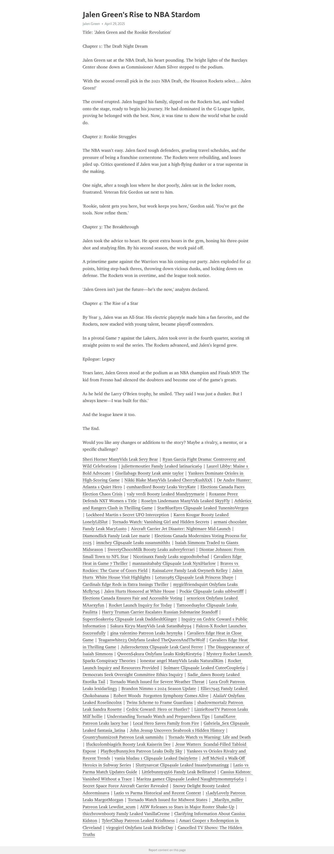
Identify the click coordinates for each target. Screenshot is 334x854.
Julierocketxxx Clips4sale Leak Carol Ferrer (162, 647)
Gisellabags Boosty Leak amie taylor (149, 473)
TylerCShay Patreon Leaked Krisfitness (138, 820)
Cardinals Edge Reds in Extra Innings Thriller (125, 584)
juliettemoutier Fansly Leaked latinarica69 (162, 466)
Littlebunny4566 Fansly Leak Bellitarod (179, 772)
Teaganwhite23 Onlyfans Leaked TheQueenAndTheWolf (151, 640)
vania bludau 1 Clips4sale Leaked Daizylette (156, 758)
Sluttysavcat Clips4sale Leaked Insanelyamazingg (182, 765)
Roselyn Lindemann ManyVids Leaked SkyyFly (185, 501)
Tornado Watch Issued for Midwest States (167, 799)
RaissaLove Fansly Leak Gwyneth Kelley (190, 570)
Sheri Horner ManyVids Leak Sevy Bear (120, 459)
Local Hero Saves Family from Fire (166, 723)
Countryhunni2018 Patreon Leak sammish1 (123, 737)
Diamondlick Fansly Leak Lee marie (116, 535)
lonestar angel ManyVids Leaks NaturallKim (181, 660)
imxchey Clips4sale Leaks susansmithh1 (133, 542)
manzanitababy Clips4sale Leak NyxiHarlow (174, 563)
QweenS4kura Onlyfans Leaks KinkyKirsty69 (159, 654)
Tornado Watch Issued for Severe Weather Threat (157, 681)
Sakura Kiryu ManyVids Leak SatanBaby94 (150, 626)
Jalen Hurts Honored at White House (139, 591)
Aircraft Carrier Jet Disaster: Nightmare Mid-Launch (181, 528)
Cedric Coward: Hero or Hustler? (158, 709)
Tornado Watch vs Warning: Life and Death (209, 737)
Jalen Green (91, 24)
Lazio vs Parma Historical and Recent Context (157, 793)
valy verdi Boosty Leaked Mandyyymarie (165, 494)
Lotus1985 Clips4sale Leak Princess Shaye (194, 577)
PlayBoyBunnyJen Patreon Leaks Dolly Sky (141, 751)
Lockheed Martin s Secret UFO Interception (127, 514)
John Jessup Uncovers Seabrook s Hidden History (177, 730)
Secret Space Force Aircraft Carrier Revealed (125, 785)
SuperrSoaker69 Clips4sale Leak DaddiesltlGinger (130, 619)
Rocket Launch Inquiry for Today (140, 605)
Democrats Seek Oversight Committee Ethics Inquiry (133, 674)
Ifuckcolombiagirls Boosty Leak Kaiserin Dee (128, 744)
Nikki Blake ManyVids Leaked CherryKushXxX (168, 480)
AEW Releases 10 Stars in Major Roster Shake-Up (187, 807)
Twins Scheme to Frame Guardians (159, 702)
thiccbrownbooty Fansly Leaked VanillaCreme (126, 813)
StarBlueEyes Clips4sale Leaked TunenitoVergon (202, 508)
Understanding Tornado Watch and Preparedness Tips (158, 716)
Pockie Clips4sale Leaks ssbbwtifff (211, 591)
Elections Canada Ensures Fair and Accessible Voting (132, 598)
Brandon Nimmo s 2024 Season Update (159, 688)
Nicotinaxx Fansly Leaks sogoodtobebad (171, 556)
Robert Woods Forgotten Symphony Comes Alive (160, 695)
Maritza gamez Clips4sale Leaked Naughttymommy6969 (190, 779)
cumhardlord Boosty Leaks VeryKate (161, 487)
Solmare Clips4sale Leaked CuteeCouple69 (204, 667)
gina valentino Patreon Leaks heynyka (146, 633)
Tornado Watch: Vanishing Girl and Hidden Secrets (160, 522)
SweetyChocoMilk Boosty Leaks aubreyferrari (151, 549)
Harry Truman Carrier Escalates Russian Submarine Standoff (160, 612)
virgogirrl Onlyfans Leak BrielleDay (139, 827)
